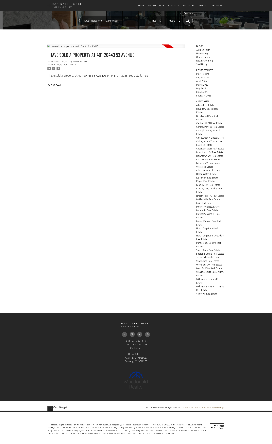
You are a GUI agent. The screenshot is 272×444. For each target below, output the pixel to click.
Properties (154, 5)
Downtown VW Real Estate (209, 156)
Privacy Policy (187, 408)
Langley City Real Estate (66, 64)
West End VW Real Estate (209, 268)
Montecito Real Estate (207, 210)
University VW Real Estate (209, 264)
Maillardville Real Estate (208, 199)
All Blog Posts (203, 50)
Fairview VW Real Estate (208, 159)
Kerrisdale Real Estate (207, 177)
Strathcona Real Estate (207, 261)
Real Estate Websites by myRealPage (209, 408)
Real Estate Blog (204, 60)
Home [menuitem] (141, 5)
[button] (124, 334)
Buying (172, 5)
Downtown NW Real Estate (209, 152)
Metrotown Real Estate (208, 206)
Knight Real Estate (205, 181)
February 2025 (203, 95)
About (215, 5)
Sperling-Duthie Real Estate (210, 253)
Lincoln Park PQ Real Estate (210, 196)
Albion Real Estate (205, 105)
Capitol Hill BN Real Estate (209, 123)
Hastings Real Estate (206, 174)
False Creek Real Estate (208, 170)
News (201, 5)
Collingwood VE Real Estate (210, 137)
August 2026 (202, 77)
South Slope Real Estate (208, 250)
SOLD (191, 13)
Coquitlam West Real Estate (210, 148)
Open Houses (203, 57)
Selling (187, 5)
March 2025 (202, 92)
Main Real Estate (204, 203)
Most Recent (202, 74)
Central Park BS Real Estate (210, 127)
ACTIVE (180, 13)
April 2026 (201, 81)
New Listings (202, 53)
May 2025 (201, 88)
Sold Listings (202, 64)
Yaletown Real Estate (206, 293)
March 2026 (202, 84)
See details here (138, 75)
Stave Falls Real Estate (207, 257)
